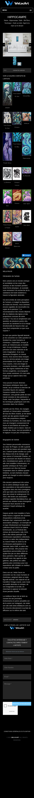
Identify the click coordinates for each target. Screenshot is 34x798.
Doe (7, 255)
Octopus (16, 177)
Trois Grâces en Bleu (17, 195)
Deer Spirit (26, 253)
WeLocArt (15, 787)
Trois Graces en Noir (7, 177)
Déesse (7, 298)
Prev (4, 69)
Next (30, 69)
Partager (27, 305)
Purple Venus (7, 213)
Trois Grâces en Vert (17, 145)
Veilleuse (26, 173)
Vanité (17, 276)
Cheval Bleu (26, 146)
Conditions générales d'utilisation (17, 781)
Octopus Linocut (16, 234)
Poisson (17, 253)
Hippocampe (26, 208)
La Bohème (7, 232)
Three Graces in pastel (7, 276)
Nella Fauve (7, 321)
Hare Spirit (26, 275)
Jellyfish (7, 157)
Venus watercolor (17, 295)
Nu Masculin (26, 225)
